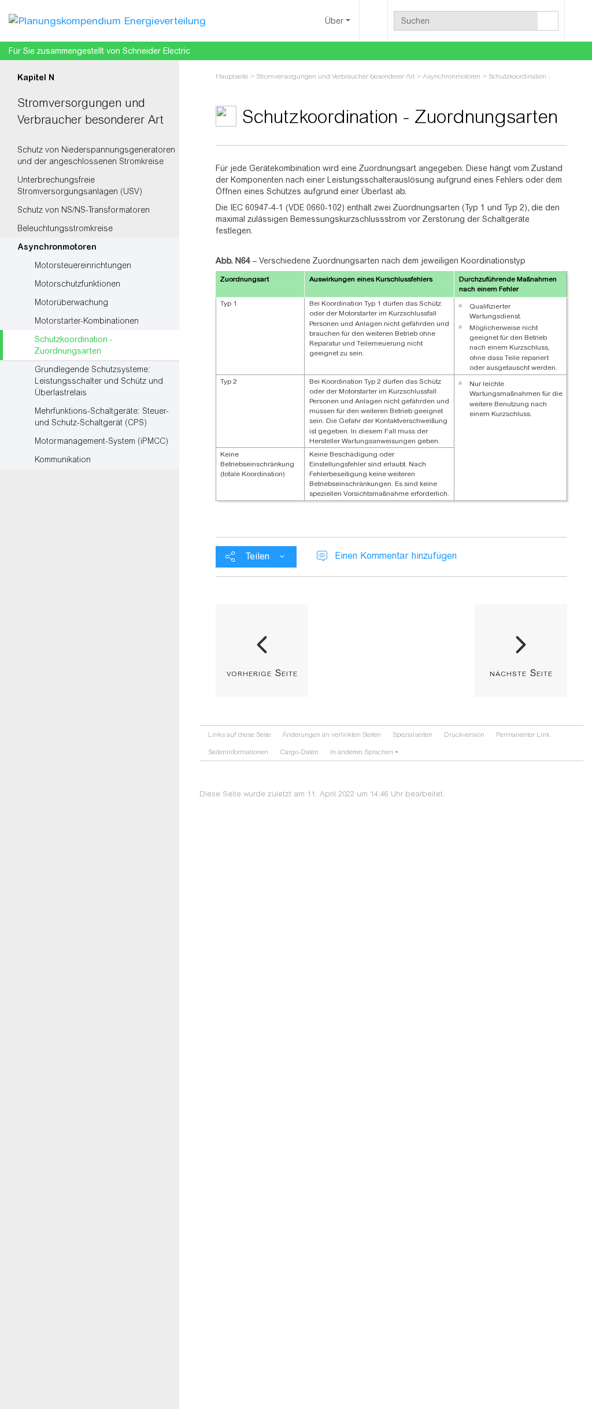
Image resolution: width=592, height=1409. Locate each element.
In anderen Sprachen (361, 752)
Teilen (257, 556)
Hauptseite (232, 76)
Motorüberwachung (71, 302)
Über (334, 20)
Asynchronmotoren (57, 246)
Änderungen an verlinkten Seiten (331, 735)
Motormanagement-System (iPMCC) (101, 441)
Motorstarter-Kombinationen (87, 320)
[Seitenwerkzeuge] (373, 21)
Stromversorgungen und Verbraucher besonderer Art (335, 76)
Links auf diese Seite (239, 735)
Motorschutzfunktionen (77, 283)
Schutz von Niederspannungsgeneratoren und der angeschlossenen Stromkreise (96, 155)
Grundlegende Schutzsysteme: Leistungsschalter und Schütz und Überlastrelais (99, 381)
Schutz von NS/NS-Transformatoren (83, 209)
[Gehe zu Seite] (548, 21)
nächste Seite (521, 672)
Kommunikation (63, 459)
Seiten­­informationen (238, 752)
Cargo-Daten (299, 752)
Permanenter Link (523, 735)
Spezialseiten (412, 735)
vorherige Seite (262, 672)
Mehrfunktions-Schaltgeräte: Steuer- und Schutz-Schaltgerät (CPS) (102, 416)
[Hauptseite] (107, 20)
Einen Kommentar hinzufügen (396, 555)
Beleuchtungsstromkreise (65, 228)
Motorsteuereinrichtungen (83, 265)
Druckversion (464, 735)
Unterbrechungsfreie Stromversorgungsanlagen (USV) (79, 185)
